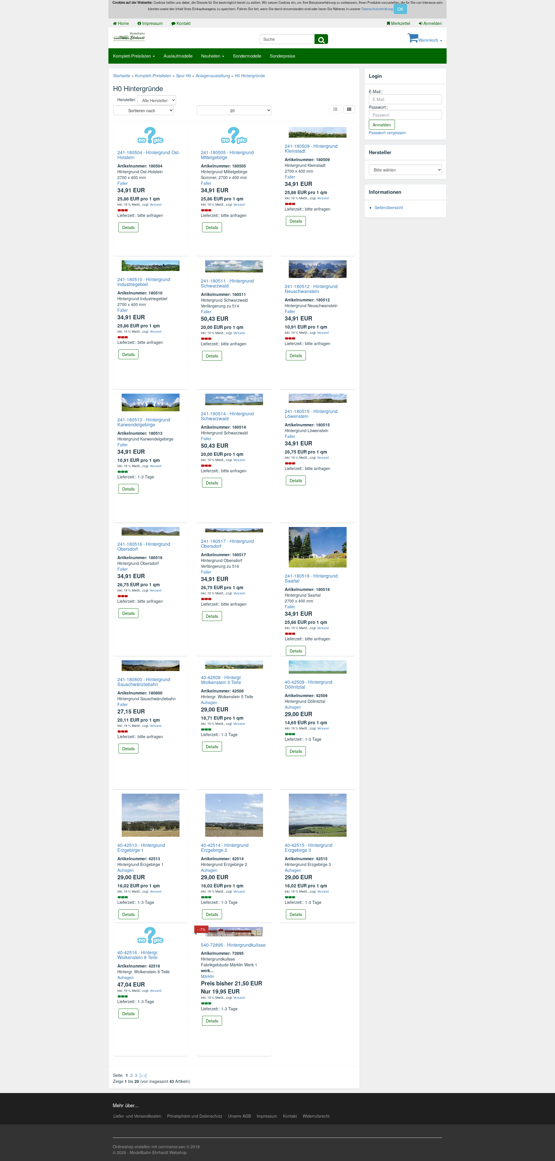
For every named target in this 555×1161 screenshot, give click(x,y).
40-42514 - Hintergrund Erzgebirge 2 (225, 848)
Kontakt (182, 23)
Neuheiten (211, 56)
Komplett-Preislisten (132, 56)
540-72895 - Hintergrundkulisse (233, 944)
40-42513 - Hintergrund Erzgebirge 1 (141, 848)
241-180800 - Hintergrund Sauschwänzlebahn (143, 682)
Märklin (207, 976)
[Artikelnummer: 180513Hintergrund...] (151, 402)
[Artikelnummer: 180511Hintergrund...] (234, 265)
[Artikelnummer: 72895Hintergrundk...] (234, 931)
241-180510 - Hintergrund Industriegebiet (143, 282)
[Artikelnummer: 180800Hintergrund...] (151, 665)
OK (400, 9)
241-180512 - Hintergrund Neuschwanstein (311, 289)
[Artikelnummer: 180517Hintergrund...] (234, 530)
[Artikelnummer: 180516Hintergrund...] (151, 530)
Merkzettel (400, 23)
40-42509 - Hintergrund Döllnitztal (308, 684)
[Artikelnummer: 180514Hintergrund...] (234, 398)
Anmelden (432, 23)
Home (123, 23)
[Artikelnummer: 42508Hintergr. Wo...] (234, 664)
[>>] (143, 1075)
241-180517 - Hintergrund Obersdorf (227, 544)
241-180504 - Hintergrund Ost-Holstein (148, 155)
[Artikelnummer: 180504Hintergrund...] (151, 135)
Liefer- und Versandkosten (137, 1116)
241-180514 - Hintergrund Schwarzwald (227, 416)
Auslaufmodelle (178, 56)
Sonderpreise (282, 56)
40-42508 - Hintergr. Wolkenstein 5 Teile (221, 680)
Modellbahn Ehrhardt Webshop (158, 1152)
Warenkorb (428, 40)
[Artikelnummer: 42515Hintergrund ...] (318, 814)
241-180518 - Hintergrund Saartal (311, 578)
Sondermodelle (247, 56)
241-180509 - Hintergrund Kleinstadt (311, 148)
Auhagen (209, 702)
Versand (155, 204)
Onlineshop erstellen (131, 1146)
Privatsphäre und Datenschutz (194, 1116)
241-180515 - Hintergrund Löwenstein (311, 414)
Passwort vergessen (387, 132)
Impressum (152, 23)
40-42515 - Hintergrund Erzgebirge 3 (308, 848)
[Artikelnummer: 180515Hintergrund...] (318, 397)
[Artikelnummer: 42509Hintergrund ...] (318, 666)
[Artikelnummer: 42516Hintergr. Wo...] (151, 935)
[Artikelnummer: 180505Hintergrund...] (234, 135)
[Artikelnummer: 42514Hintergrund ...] (234, 814)
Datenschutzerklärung (377, 8)
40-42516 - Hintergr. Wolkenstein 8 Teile (137, 955)
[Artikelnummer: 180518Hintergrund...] (318, 546)
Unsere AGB (239, 1116)
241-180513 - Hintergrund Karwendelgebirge (143, 422)
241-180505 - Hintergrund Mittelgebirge (227, 155)
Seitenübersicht (389, 207)
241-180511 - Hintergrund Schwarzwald (227, 283)
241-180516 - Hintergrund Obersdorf (143, 546)
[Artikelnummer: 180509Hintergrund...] (318, 131)
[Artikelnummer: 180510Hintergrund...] (151, 265)
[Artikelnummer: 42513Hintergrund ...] (151, 814)
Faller (122, 183)
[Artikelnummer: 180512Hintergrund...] (318, 268)
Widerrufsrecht (316, 1116)
